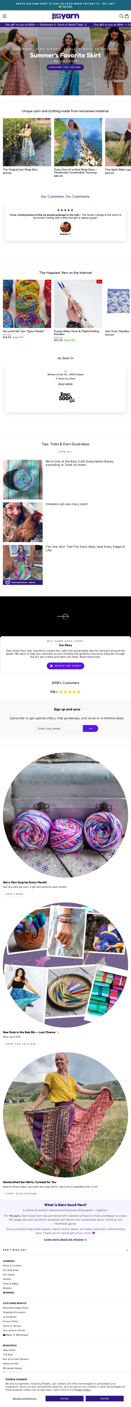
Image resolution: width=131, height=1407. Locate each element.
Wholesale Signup (12, 1368)
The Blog (8, 1354)
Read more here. (90, 656)
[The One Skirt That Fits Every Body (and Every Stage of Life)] (23, 565)
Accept (65, 1398)
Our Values (8, 1274)
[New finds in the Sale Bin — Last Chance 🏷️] (65, 965)
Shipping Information (14, 1312)
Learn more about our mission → (65, 1239)
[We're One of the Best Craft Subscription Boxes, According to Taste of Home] (23, 479)
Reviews (7, 1288)
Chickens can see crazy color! (67, 504)
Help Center (9, 1350)
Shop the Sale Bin (20, 1044)
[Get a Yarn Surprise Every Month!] (65, 815)
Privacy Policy (82, 1389)
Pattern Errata (10, 1363)
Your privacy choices (14, 1330)
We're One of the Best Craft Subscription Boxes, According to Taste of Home (80, 463)
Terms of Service (12, 1326)
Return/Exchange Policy (16, 1308)
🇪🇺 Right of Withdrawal (15, 1335)
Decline (104, 1398)
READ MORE (65, 384)
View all (66, 451)
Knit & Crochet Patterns (16, 1359)
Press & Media (10, 1283)
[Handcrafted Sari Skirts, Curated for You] (65, 1114)
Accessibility (10, 1317)
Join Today (14, 894)
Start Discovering (21, 1193)
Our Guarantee (11, 1270)
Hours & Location (12, 1265)
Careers (7, 1279)
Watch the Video (68, 666)
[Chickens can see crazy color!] (23, 522)
